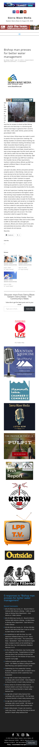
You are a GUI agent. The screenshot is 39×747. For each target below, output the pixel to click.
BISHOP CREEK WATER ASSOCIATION (10, 264)
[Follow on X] (21, 11)
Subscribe (29, 309)
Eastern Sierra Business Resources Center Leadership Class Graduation (20, 673)
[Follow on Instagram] (17, 11)
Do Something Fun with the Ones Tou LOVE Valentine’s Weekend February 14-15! (19, 645)
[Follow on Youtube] (24, 11)
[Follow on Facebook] (14, 11)
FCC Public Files (19, 342)
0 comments (22, 61)
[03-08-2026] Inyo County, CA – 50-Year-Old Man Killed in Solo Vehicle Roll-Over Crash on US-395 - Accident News (20, 629)
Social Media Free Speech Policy (22, 744)
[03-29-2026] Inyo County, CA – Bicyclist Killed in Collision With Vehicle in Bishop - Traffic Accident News (20, 611)
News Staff (9, 60)
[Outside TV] (19, 559)
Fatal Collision (20, 631)
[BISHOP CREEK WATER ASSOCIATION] (10, 258)
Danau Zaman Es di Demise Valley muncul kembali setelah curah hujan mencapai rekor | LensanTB (19, 687)
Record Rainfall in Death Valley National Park (20, 682)
